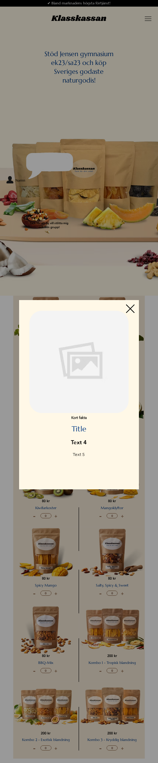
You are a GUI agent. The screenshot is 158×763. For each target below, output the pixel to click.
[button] (130, 309)
